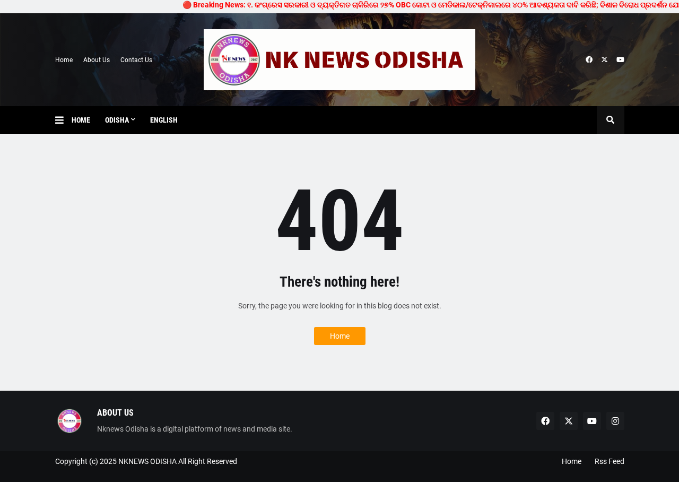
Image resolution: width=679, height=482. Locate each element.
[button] (63, 120)
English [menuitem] (164, 120)
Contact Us (136, 60)
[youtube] (620, 60)
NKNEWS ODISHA (147, 461)
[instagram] (615, 421)
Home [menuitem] (81, 120)
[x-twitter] (604, 60)
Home (64, 60)
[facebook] (589, 60)
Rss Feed (609, 461)
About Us (96, 60)
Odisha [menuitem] (117, 120)
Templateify (60, 471)
